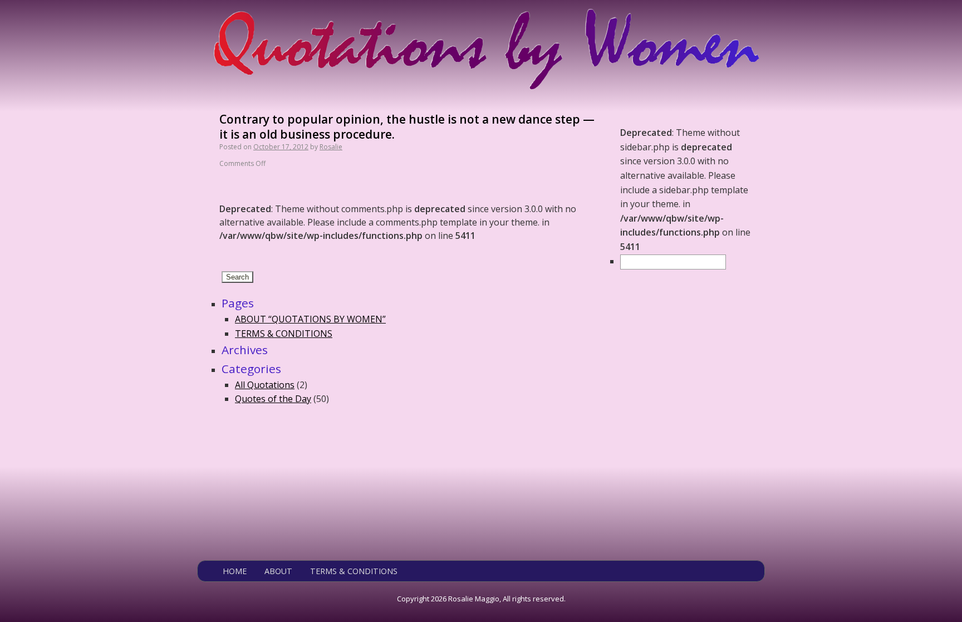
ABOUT (278, 571)
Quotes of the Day (273, 399)
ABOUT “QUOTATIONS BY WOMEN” (310, 319)
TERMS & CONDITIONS (283, 333)
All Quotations (265, 385)
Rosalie (331, 146)
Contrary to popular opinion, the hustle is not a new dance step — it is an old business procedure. (407, 126)
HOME (235, 571)
